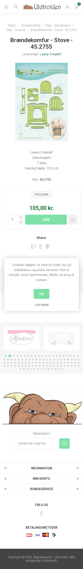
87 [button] (78, 365)
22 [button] (4, 359)
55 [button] (43, 362)
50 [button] (25, 362)
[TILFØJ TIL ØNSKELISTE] (73, 220)
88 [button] (20, 369)
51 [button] (29, 362)
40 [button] (68, 359)
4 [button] (17, 356)
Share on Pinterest (47, 246)
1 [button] (5, 356)
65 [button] (78, 362)
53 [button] (36, 362)
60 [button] (61, 362)
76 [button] (40, 365)
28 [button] (25, 359)
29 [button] (29, 359)
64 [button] (75, 362)
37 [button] (57, 359)
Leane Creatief (50, 54)
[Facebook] (41, 513)
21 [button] (77, 356)
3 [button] (14, 356)
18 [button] (67, 356)
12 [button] (45, 356)
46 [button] (11, 362)
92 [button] (34, 369)
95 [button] (45, 369)
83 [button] (64, 365)
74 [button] (32, 365)
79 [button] (50, 365)
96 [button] (48, 369)
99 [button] (59, 369)
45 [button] (8, 362)
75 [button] (36, 365)
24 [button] (11, 359)
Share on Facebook (40, 246)
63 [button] (71, 362)
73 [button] (29, 365)
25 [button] (15, 359)
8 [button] (31, 356)
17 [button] (63, 356)
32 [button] (40, 359)
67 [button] (8, 365)
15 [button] (56, 356)
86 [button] (75, 365)
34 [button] (47, 359)
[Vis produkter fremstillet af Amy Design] (61, 338)
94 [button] (41, 369)
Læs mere (42, 305)
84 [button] (68, 365)
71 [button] (22, 365)
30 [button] (32, 359)
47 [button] (15, 362)
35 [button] (50, 359)
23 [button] (8, 359)
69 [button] (15, 365)
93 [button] (38, 369)
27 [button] (22, 359)
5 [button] (21, 356)
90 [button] (27, 369)
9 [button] (35, 356)
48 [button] (18, 362)
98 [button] (55, 369)
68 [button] (11, 365)
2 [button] (9, 356)
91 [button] (31, 369)
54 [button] (40, 362)
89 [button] (24, 369)
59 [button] (57, 362)
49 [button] (22, 362)
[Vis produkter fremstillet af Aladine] (21, 338)
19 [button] (70, 356)
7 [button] (28, 356)
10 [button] (38, 356)
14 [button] (53, 356)
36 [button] (54, 359)
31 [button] (36, 359)
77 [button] (43, 365)
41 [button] (71, 359)
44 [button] (4, 362)
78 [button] (47, 365)
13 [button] (49, 356)
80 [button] (54, 365)
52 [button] (32, 362)
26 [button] (18, 359)
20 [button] (74, 356)
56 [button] (47, 362)
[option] (22, 338)
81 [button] (57, 365)
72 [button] (25, 365)
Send (64, 443)
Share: (42, 238)
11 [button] (42, 356)
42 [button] (75, 359)
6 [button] (24, 356)
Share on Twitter (33, 246)
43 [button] (78, 359)
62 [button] (68, 362)
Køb (46, 219)
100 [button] (63, 369)
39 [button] (64, 359)
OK (41, 294)
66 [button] (4, 365)
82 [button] (61, 365)
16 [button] (60, 356)
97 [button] (52, 369)
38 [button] (61, 359)
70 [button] (18, 365)
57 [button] (50, 362)
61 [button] (64, 362)
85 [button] (71, 365)
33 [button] (43, 359)
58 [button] (54, 362)
